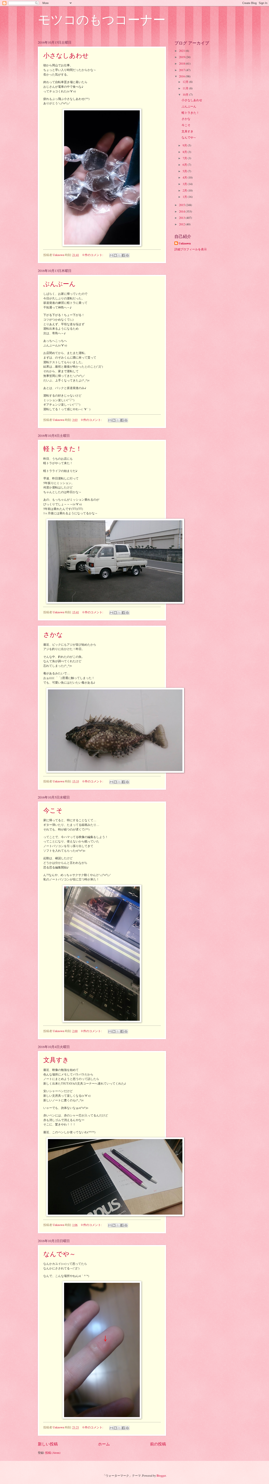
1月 (185, 197)
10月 (186, 95)
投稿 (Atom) (53, 1453)
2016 (182, 76)
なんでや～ (59, 1253)
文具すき (56, 1059)
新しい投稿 (48, 1443)
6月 (185, 165)
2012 (182, 224)
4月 (185, 177)
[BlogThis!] (115, 255)
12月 (186, 82)
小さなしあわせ (66, 55)
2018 (182, 63)
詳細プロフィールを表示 (190, 249)
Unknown (185, 243)
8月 (185, 152)
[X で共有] (119, 255)
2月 (185, 190)
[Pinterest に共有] (127, 255)
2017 (182, 70)
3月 (185, 184)
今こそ (53, 810)
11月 (186, 88)
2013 (182, 218)
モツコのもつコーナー (102, 19)
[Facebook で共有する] (123, 255)
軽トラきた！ (62, 448)
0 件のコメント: (93, 255)
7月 (185, 158)
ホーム (104, 1443)
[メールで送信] (111, 255)
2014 (182, 211)
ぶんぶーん (59, 283)
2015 (182, 205)
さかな (53, 634)
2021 (182, 51)
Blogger (161, 1475)
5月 (185, 171)
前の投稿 (158, 1443)
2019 (182, 57)
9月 (185, 145)
